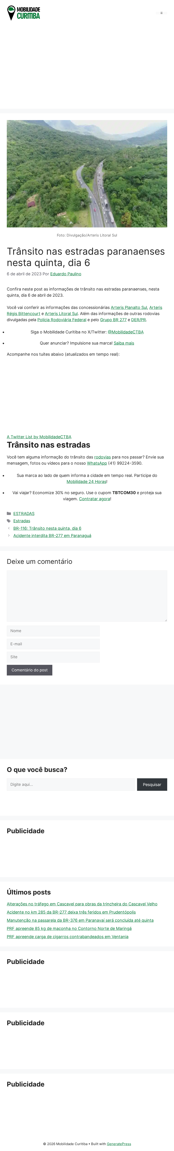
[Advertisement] (87, 66)
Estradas (21, 520)
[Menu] (161, 13)
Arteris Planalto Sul (129, 307)
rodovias (102, 457)
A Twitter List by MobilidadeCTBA (39, 436)
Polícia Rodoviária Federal (61, 319)
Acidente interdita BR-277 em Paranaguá (52, 535)
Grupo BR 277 (113, 319)
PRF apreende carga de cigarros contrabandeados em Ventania (67, 936)
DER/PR (138, 319)
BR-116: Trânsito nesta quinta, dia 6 (47, 528)
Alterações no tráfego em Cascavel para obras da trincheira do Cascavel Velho (82, 904)
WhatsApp (97, 463)
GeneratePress (119, 1144)
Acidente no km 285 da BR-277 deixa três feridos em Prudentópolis (71, 912)
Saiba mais (124, 343)
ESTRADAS (23, 513)
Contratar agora (94, 498)
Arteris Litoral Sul (61, 313)
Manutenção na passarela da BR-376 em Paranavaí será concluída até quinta (80, 920)
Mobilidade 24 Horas (86, 481)
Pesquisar (152, 784)
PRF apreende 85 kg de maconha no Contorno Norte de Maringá (69, 928)
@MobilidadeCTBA (126, 332)
